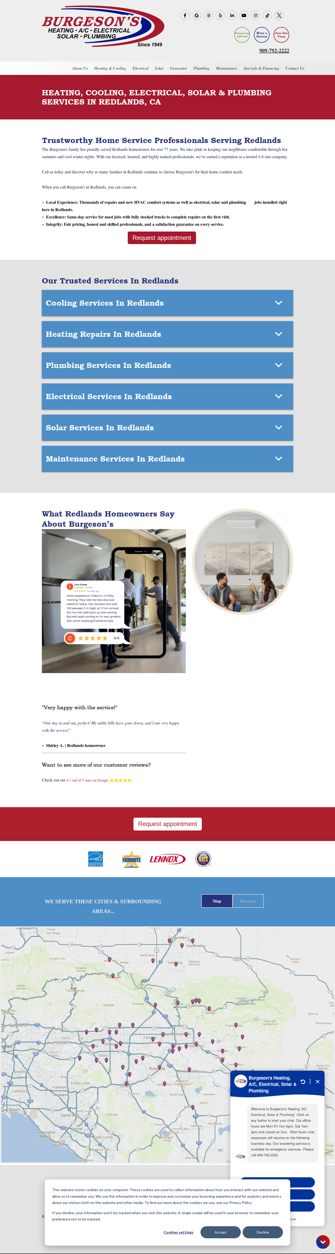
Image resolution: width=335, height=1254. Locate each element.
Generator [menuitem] (178, 68)
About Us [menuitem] (80, 68)
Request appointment (161, 237)
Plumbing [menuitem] (201, 68)
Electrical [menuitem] (140, 68)
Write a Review (261, 34)
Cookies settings (178, 1232)
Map (217, 901)
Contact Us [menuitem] (295, 68)
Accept (221, 1232)
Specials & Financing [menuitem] (261, 68)
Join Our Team (281, 34)
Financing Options (242, 35)
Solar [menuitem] (159, 68)
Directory (248, 901)
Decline (263, 1232)
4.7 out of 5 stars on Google (87, 780)
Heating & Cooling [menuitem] (110, 68)
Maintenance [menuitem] (226, 68)
